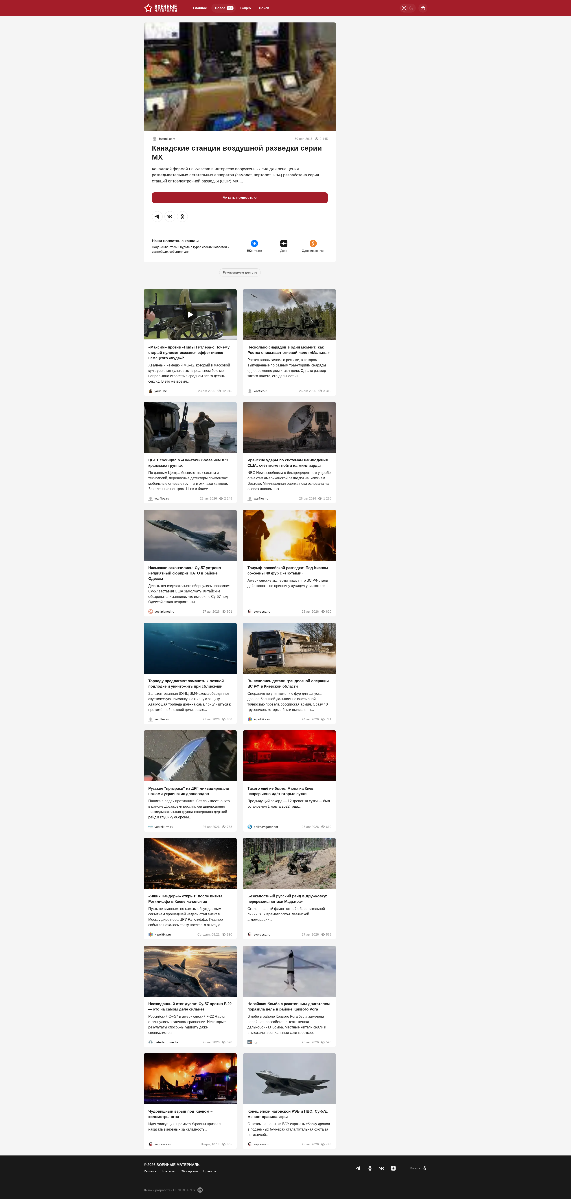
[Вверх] (418, 1168)
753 (229, 827)
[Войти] (422, 8)
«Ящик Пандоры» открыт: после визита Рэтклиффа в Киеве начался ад (185, 899)
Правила (209, 1171)
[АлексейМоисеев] (250, 1042)
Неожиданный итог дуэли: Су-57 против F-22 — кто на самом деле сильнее (190, 1006)
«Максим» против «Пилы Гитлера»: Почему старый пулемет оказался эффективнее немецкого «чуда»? (189, 352)
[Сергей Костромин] (250, 498)
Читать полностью (240, 197)
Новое (223, 8)
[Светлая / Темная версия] (408, 8)
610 (328, 827)
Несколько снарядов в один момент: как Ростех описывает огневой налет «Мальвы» (288, 350)
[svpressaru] (250, 611)
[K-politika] (250, 719)
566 (328, 934)
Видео (245, 8)
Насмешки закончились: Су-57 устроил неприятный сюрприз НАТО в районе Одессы (184, 573)
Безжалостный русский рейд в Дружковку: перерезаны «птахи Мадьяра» (287, 899)
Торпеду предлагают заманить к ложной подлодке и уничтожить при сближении (186, 683)
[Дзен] (393, 1168)
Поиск (264, 8)
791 (328, 719)
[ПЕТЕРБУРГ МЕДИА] (151, 1042)
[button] (157, 216)
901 (229, 611)
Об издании (189, 1171)
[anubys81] (151, 391)
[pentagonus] (154, 138)
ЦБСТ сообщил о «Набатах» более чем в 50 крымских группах (188, 463)
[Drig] (151, 827)
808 (229, 719)
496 (328, 1144)
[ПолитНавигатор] (250, 827)
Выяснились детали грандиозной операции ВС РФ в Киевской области (288, 683)
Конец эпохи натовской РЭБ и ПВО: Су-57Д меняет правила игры (287, 1114)
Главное (200, 8)
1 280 (327, 498)
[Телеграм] (358, 1168)
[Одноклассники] (369, 1168)
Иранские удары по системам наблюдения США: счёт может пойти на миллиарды (287, 463)
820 (328, 611)
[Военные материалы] (160, 8)
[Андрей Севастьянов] (250, 391)
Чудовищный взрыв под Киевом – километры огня (180, 1114)
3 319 (327, 390)
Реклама (150, 1171)
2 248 (228, 498)
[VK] (381, 1168)
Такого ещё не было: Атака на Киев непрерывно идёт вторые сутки (280, 791)
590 (229, 934)
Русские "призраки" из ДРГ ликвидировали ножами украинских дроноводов (188, 791)
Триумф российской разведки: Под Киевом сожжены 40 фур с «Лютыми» (287, 570)
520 (229, 1042)
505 (229, 1144)
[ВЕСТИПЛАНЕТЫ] (151, 611)
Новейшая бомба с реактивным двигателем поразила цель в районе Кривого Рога (288, 1006)
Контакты (168, 1171)
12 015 (227, 390)
